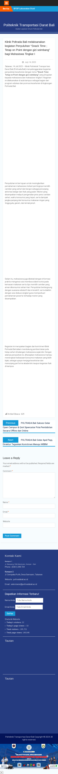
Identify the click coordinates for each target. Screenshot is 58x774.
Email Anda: (10, 607)
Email (6, 512)
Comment (8, 471)
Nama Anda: (10, 600)
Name (6, 502)
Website (6, 521)
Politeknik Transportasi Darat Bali (29, 25)
